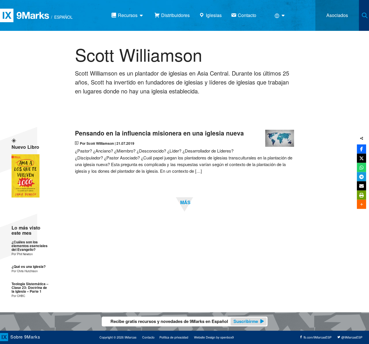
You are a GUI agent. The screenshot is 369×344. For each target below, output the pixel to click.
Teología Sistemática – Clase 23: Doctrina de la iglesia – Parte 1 (30, 288)
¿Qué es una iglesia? (29, 266)
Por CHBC (18, 296)
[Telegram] (361, 176)
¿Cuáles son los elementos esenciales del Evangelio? (30, 246)
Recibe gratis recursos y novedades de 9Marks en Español (184, 321)
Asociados (337, 15)
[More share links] (361, 204)
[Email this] (361, 186)
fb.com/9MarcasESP (317, 337)
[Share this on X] (361, 158)
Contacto (148, 337)
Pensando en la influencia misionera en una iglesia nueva (159, 133)
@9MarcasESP (351, 337)
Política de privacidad (173, 337)
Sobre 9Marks (25, 336)
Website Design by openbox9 (214, 337)
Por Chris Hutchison (25, 271)
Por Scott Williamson (97, 143)
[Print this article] (361, 195)
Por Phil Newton (22, 254)
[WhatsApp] (361, 167)
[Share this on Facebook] (361, 149)
